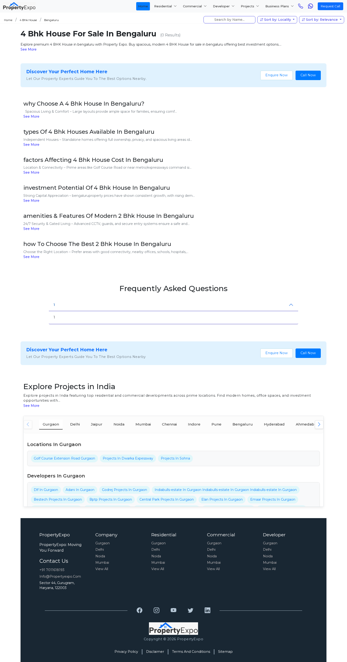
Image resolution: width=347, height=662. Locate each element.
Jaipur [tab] (96, 424)
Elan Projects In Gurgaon (222, 499)
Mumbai (102, 562)
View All (101, 569)
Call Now (308, 75)
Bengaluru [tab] (243, 424)
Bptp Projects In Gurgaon (110, 499)
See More (29, 49)
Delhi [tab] (75, 424)
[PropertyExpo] (139, 610)
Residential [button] (163, 6)
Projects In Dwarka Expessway (128, 458)
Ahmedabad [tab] (307, 424)
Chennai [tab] (169, 424)
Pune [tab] (216, 424)
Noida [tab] (119, 424)
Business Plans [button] (277, 6)
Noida (100, 556)
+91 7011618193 (51, 570)
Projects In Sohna (175, 458)
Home (143, 6)
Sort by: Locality (277, 19)
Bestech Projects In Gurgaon (58, 499)
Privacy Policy (126, 651)
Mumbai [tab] (143, 424)
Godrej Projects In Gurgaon (124, 490)
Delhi (99, 549)
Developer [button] (222, 6)
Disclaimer (155, 651)
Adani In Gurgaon (80, 490)
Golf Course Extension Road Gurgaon (64, 458)
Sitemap (225, 651)
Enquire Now (276, 75)
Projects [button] (248, 6)
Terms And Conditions (191, 651)
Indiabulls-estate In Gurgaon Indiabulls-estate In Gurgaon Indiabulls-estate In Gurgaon (226, 490)
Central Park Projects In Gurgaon (167, 499)
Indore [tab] (194, 424)
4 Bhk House (28, 20)
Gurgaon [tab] (51, 424)
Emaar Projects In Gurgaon (272, 499)
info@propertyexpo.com (60, 576)
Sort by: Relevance (322, 19)
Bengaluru (51, 20)
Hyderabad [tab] (274, 424)
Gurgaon (102, 543)
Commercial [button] (193, 6)
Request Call (330, 6)
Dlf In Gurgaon (46, 490)
